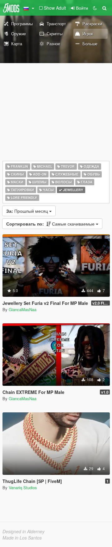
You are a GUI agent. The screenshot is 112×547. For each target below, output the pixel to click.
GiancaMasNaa (22, 309)
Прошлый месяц (27, 211)
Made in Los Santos (22, 538)
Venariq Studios (23, 487)
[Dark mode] (95, 8)
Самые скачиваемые (51, 224)
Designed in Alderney (23, 531)
